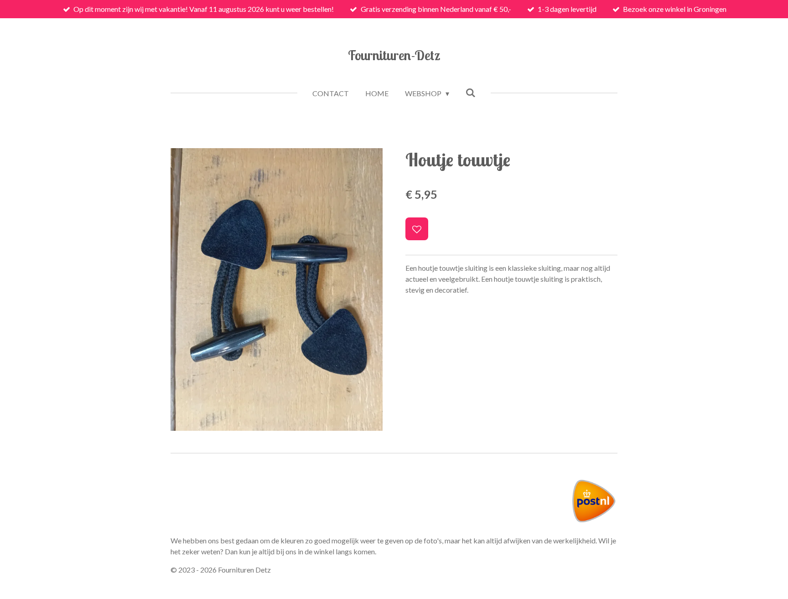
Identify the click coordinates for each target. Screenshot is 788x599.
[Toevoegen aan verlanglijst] (416, 228)
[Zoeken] (471, 92)
